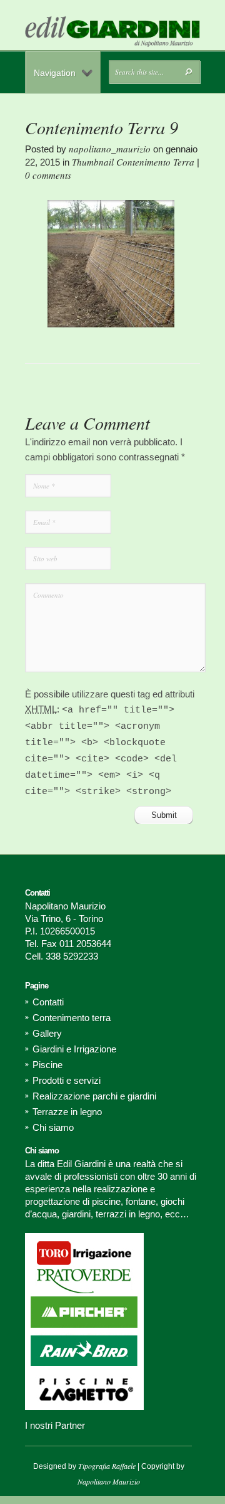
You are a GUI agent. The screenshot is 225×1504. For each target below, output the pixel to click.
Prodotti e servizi (66, 1080)
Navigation (55, 73)
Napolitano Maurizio (109, 1481)
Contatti (48, 1002)
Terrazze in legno (67, 1111)
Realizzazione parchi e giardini (94, 1096)
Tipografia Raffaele (107, 1466)
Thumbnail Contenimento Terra (133, 162)
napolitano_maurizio (110, 148)
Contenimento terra (71, 1017)
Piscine (47, 1064)
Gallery (47, 1033)
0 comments (48, 175)
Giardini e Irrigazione (74, 1049)
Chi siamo (53, 1127)
